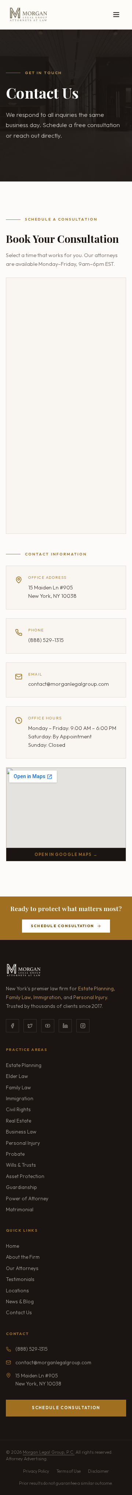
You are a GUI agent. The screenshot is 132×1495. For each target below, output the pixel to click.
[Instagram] (82, 1025)
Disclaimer (98, 1471)
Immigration (47, 997)
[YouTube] (47, 1025)
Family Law (18, 997)
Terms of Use (68, 1471)
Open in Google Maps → (66, 854)
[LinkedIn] (65, 1025)
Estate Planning (96, 988)
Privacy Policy (36, 1471)
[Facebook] (12, 1025)
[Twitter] (30, 1025)
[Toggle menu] (116, 15)
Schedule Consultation (62, 926)
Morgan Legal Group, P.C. (48, 1452)
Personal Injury (90, 997)
